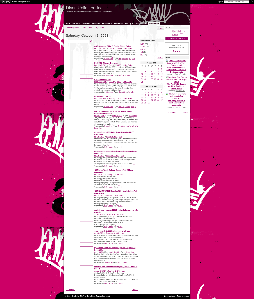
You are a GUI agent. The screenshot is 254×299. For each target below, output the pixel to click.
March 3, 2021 (99, 115)
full (141, 52)
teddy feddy (108, 147)
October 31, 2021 (112, 195)
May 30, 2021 (99, 174)
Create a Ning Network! (21, 2)
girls (136, 126)
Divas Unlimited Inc (84, 7)
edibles (124, 92)
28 (155, 79)
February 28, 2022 (112, 155)
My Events (100, 27)
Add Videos (172, 112)
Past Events (87, 27)
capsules (125, 58)
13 (152, 74)
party (142, 43)
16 (162, 74)
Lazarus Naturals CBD (103, 96)
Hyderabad (130, 252)
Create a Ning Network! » (177, 38)
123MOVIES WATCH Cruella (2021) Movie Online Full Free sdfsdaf (115, 192)
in (95, 128)
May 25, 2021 (99, 136)
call (132, 126)
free (141, 54)
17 (142, 76)
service (99, 128)
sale (133, 58)
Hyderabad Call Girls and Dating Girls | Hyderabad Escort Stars (114, 248)
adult (120, 262)
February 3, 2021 (100, 48)
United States (127, 48)
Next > (135, 289)
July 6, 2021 (98, 252)
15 (158, 74)
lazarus (121, 106)
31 (142, 81)
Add (161, 28)
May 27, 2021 (99, 155)
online (142, 49)
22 (158, 76)
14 (155, 74)
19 (148, 76)
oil (123, 75)
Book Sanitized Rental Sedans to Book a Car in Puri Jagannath (176, 69)
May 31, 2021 (99, 195)
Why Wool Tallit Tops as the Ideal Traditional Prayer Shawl (176, 86)
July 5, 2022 (114, 252)
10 (142, 74)
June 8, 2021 (99, 233)
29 (158, 79)
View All (160, 57)
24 (142, 79)
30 (162, 79)
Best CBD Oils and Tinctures (106, 63)
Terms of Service (183, 296)
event (125, 262)
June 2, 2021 (99, 214)
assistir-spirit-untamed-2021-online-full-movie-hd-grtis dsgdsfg (116, 211)
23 (162, 76)
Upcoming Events (73, 27)
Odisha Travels (180, 74)
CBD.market (108, 58)
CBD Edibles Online (102, 79)
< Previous (70, 289)
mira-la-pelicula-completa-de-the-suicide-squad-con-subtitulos (115, 152)
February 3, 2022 (115, 48)
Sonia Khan (108, 262)
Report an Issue (169, 296)
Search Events (91, 41)
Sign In (220, 2)
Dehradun (133, 115)
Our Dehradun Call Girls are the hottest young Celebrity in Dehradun (113, 112)
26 (148, 79)
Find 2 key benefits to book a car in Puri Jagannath (176, 102)
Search (251, 2)
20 (152, 76)
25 (145, 79)
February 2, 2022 (114, 271)
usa (120, 136)
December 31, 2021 (113, 214)
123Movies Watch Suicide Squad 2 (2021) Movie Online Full (113, 171)
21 (155, 76)
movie (120, 147)
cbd (120, 58)
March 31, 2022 (111, 136)
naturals (127, 106)
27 (152, 79)
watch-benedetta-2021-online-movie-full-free (112, 231)
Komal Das (108, 126)
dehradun (121, 126)
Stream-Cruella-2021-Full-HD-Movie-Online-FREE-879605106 (114, 133)
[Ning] (5, 2)
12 (148, 74)
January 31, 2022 (112, 174)
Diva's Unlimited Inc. (178, 31)
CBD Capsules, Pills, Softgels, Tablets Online (112, 46)
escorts (128, 126)
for (130, 58)
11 (145, 74)
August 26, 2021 (100, 271)
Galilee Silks (180, 90)
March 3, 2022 (117, 115)
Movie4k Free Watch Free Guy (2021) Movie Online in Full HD (115, 267)
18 (145, 76)
